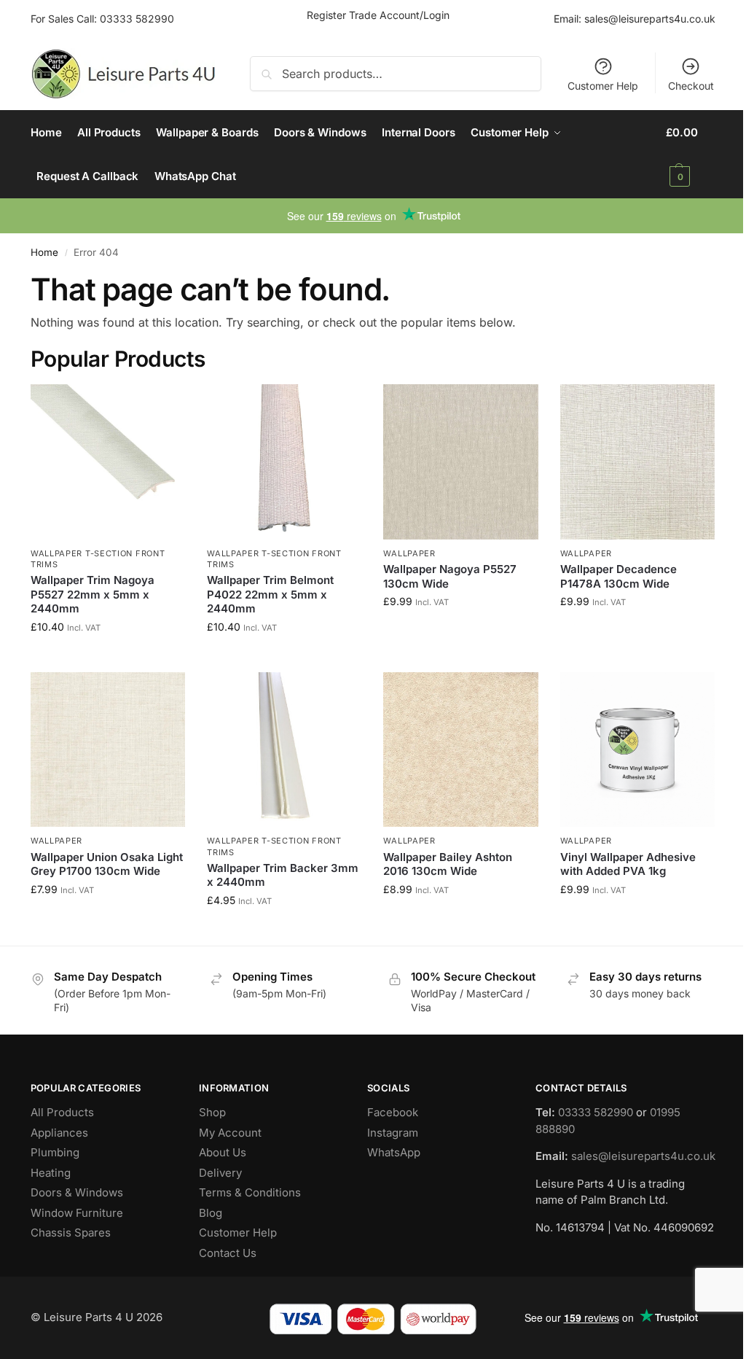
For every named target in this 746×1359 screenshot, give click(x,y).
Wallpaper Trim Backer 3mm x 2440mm (282, 875)
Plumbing (55, 1152)
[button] (690, 154)
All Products (62, 1112)
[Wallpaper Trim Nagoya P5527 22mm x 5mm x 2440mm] (108, 461)
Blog (210, 1213)
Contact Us (227, 1253)
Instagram (392, 1133)
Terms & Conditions (250, 1192)
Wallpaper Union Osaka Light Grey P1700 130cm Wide (107, 864)
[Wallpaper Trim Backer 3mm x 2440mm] (284, 749)
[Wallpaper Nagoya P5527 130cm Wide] (460, 461)
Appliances (59, 1133)
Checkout (691, 85)
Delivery (220, 1173)
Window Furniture (77, 1213)
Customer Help (603, 85)
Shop (212, 1112)
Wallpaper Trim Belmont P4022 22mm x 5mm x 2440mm (270, 594)
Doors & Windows (77, 1192)
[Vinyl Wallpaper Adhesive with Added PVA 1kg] (637, 749)
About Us (222, 1152)
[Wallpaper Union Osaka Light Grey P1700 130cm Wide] (108, 749)
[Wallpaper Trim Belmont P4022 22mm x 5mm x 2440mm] (284, 461)
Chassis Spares (71, 1232)
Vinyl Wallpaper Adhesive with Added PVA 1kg (628, 864)
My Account (230, 1133)
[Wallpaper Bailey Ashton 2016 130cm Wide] (460, 749)
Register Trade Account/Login (378, 15)
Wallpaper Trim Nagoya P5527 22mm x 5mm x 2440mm (92, 594)
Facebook (392, 1112)
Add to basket (108, 657)
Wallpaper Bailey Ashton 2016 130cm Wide (447, 864)
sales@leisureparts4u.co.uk (649, 18)
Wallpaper (409, 553)
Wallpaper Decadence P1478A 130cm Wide (618, 576)
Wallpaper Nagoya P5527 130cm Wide (450, 576)
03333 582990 (137, 18)
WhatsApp (393, 1152)
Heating (51, 1173)
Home (44, 252)
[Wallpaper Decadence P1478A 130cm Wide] (637, 461)
